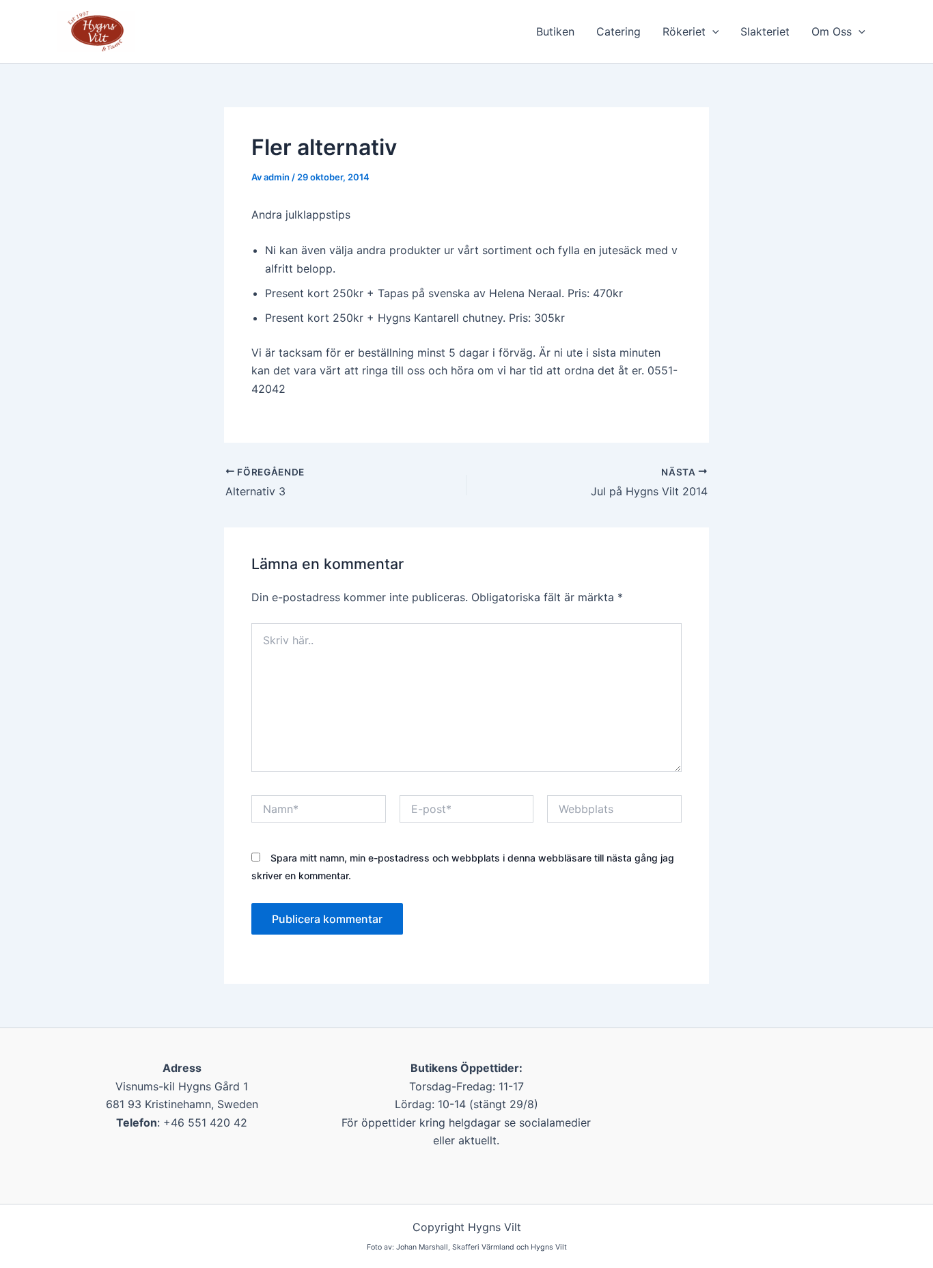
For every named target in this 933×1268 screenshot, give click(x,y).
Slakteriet (765, 31)
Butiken (555, 31)
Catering (618, 31)
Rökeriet (684, 31)
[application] (712, 31)
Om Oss (831, 31)
